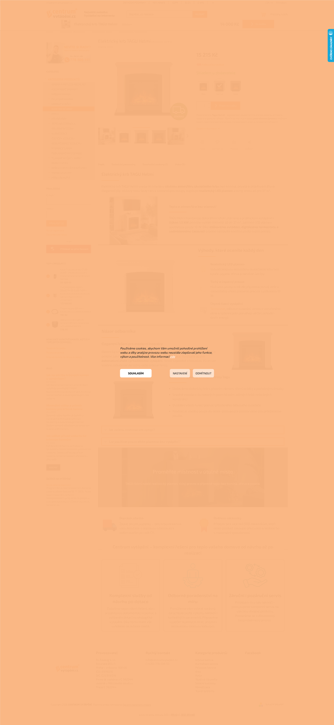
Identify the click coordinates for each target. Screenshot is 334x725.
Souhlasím (136, 373)
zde (172, 356)
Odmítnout (203, 373)
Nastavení (180, 373)
